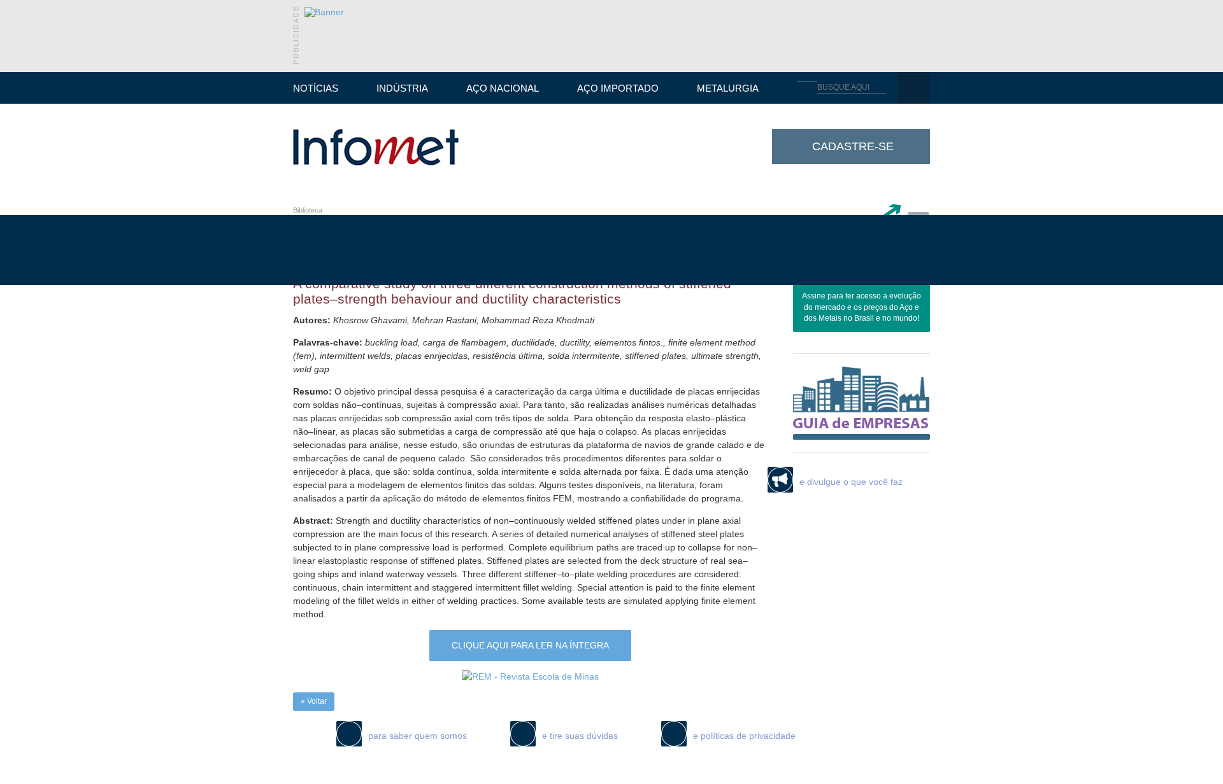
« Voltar (314, 701)
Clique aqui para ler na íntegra (530, 645)
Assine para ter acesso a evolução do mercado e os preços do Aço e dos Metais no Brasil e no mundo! (861, 307)
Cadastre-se (853, 146)
